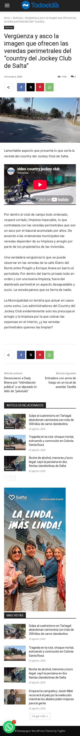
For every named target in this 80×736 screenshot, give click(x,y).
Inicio (7, 18)
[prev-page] (6, 478)
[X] (30, 87)
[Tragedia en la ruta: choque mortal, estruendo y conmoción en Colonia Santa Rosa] (15, 442)
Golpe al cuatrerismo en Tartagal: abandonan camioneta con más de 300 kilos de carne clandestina (51, 419)
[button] (9, 727)
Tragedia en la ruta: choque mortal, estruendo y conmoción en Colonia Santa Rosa (51, 440)
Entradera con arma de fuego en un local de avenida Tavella (60, 382)
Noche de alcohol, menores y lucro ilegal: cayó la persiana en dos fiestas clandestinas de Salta (51, 461)
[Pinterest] (40, 87)
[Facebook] (21, 87)
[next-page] (13, 478)
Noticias (17, 18)
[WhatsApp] (49, 87)
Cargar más (38, 716)
